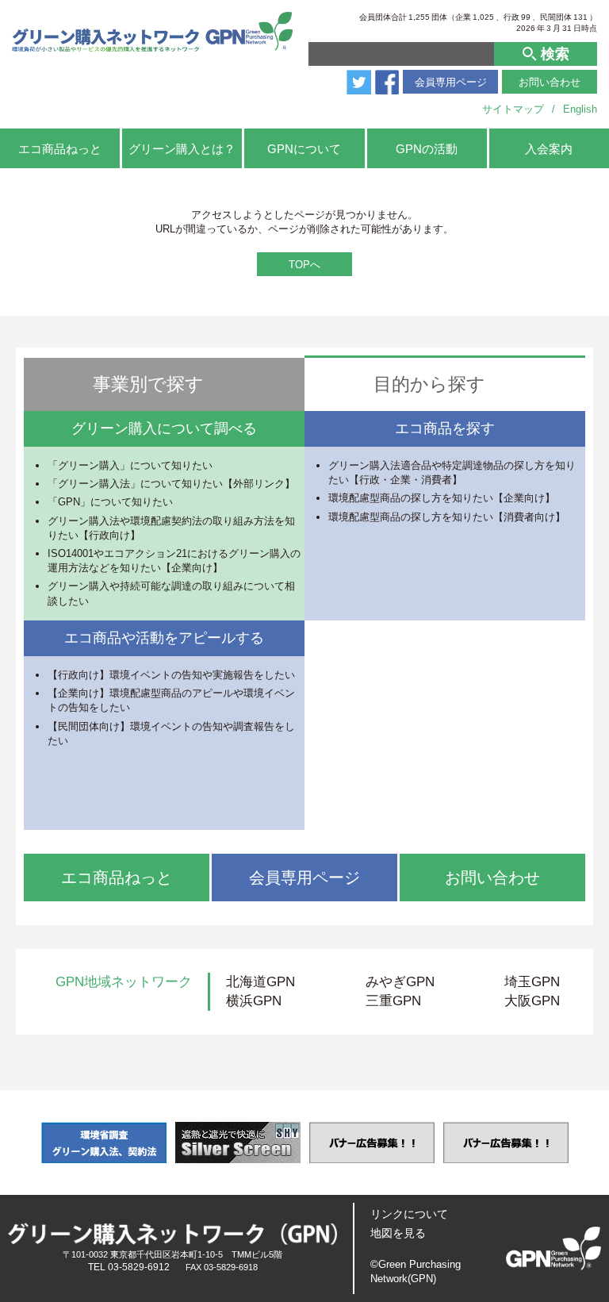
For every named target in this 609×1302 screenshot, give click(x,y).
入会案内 (549, 149)
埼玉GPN (532, 981)
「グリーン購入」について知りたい (130, 465)
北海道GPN (260, 981)
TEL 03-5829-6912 (129, 1267)
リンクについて (409, 1214)
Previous (18, 1142)
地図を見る (398, 1233)
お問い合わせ (549, 82)
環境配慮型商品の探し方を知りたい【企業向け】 (441, 498)
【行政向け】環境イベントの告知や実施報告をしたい (171, 675)
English (580, 109)
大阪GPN (532, 1000)
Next (590, 1142)
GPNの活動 (427, 149)
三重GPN (393, 1000)
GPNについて (304, 149)
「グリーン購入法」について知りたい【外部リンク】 (171, 484)
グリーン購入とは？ (182, 149)
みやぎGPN (400, 981)
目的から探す (429, 384)
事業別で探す (148, 384)
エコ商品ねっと (60, 149)
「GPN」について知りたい (110, 502)
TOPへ (304, 265)
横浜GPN (254, 1000)
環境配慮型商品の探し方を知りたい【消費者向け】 (446, 517)
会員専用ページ (451, 82)
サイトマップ (513, 109)
